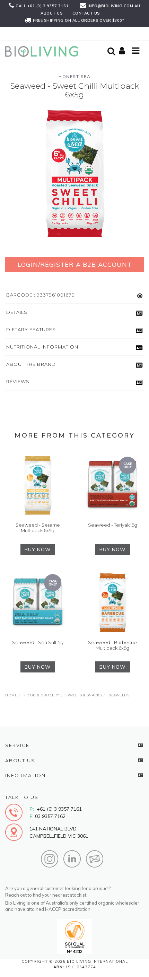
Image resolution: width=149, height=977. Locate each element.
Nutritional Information (42, 347)
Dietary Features (31, 329)
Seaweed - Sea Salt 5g (37, 642)
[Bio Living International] (43, 51)
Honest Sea (74, 76)
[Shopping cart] (123, 51)
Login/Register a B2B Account (75, 265)
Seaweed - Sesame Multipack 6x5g (38, 527)
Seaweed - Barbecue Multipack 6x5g (112, 645)
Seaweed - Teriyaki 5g (112, 525)
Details (16, 312)
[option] (74, 173)
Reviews (17, 381)
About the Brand (31, 364)
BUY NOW (38, 549)
